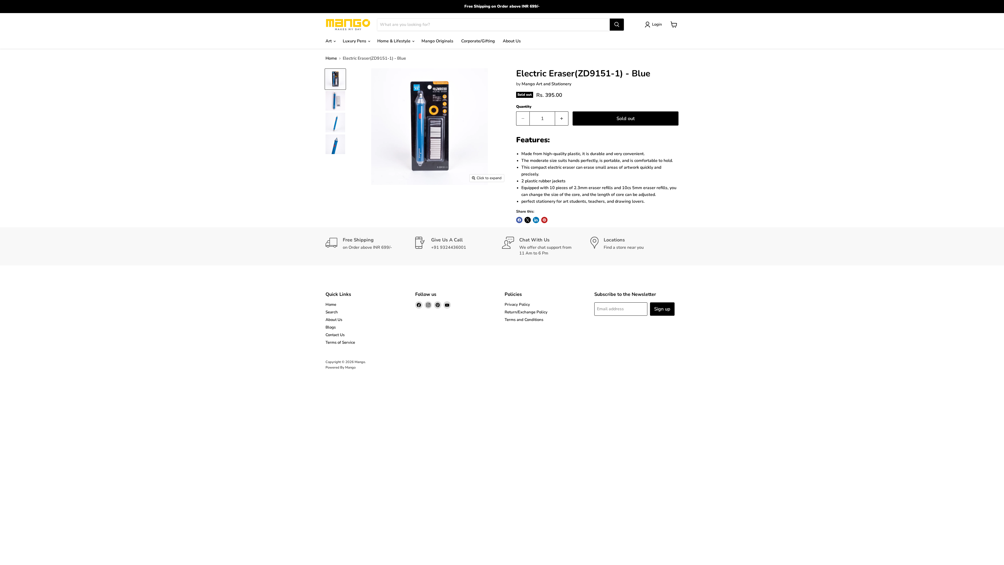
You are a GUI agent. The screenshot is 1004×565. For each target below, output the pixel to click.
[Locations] (634, 246)
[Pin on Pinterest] (544, 220)
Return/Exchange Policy (526, 312)
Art (329, 41)
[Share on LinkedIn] (536, 220)
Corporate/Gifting (478, 41)
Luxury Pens (355, 41)
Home (331, 58)
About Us (512, 41)
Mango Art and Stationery (546, 84)
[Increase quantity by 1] (561, 118)
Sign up (662, 309)
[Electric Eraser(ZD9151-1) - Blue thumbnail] (335, 79)
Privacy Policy (517, 304)
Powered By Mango (341, 367)
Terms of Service (340, 342)
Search (332, 312)
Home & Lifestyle (394, 41)
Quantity (524, 107)
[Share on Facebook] (519, 220)
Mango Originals (437, 41)
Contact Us (335, 334)
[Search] (617, 25)
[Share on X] (527, 220)
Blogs (331, 327)
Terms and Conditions (524, 319)
